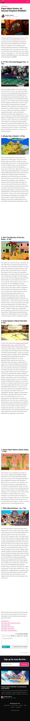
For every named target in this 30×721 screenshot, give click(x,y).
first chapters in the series (17, 38)
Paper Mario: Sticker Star (7, 626)
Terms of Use (15, 705)
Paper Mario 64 (5, 621)
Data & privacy (7, 705)
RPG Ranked (13, 703)
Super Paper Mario (5, 625)
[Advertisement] (15, 218)
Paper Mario (4, 6)
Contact (12, 707)
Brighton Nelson (9, 15)
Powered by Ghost (15, 710)
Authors (21, 705)
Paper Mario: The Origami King (9, 630)
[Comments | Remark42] (14, 643)
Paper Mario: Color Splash (7, 628)
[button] (28, 2)
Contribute (18, 707)
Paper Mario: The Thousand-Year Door (10, 623)
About (25, 705)
